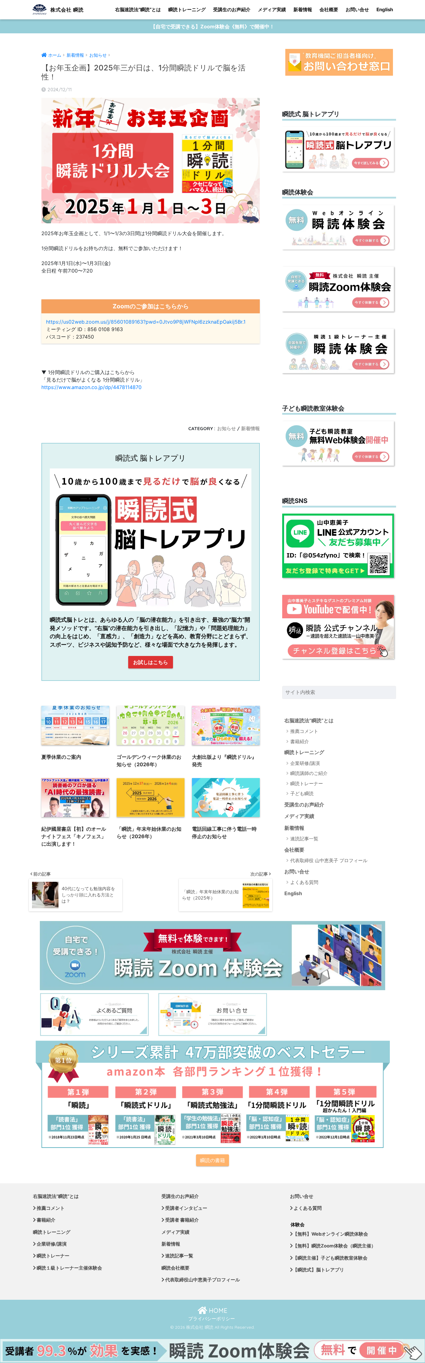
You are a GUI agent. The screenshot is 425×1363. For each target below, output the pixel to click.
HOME (217, 1310)
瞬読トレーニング (187, 9)
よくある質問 (304, 882)
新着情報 (302, 9)
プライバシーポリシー (211, 1319)
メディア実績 (272, 9)
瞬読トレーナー (306, 783)
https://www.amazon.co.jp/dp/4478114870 (91, 387)
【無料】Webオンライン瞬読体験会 (330, 1234)
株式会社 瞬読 (66, 10)
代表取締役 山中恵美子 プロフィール (328, 860)
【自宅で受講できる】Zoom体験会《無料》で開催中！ (212, 26)
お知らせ (226, 428)
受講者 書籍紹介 (181, 1220)
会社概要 (329, 9)
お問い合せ (357, 9)
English (384, 9)
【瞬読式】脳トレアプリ (318, 1270)
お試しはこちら (150, 662)
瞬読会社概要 (175, 1268)
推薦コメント (304, 731)
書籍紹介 (299, 741)
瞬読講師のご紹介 (309, 773)
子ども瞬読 (302, 793)
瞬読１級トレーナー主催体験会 (69, 1268)
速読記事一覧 (304, 839)
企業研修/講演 (305, 763)
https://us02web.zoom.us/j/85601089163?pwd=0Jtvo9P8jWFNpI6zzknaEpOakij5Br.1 (145, 322)
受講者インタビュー (185, 1208)
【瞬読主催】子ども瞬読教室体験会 (330, 1258)
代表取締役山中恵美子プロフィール (202, 1280)
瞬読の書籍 (212, 1160)
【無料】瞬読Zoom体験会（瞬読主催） (334, 1246)
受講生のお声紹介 (231, 9)
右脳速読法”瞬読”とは (138, 9)
